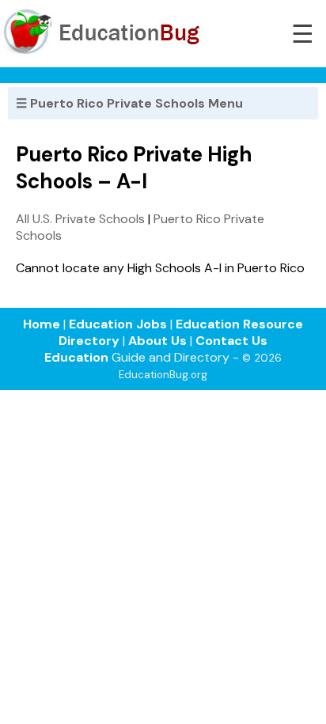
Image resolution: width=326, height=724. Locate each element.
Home (41, 324)
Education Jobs (118, 324)
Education (76, 357)
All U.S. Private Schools (80, 218)
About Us (157, 340)
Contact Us (231, 340)
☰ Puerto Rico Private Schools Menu (129, 103)
